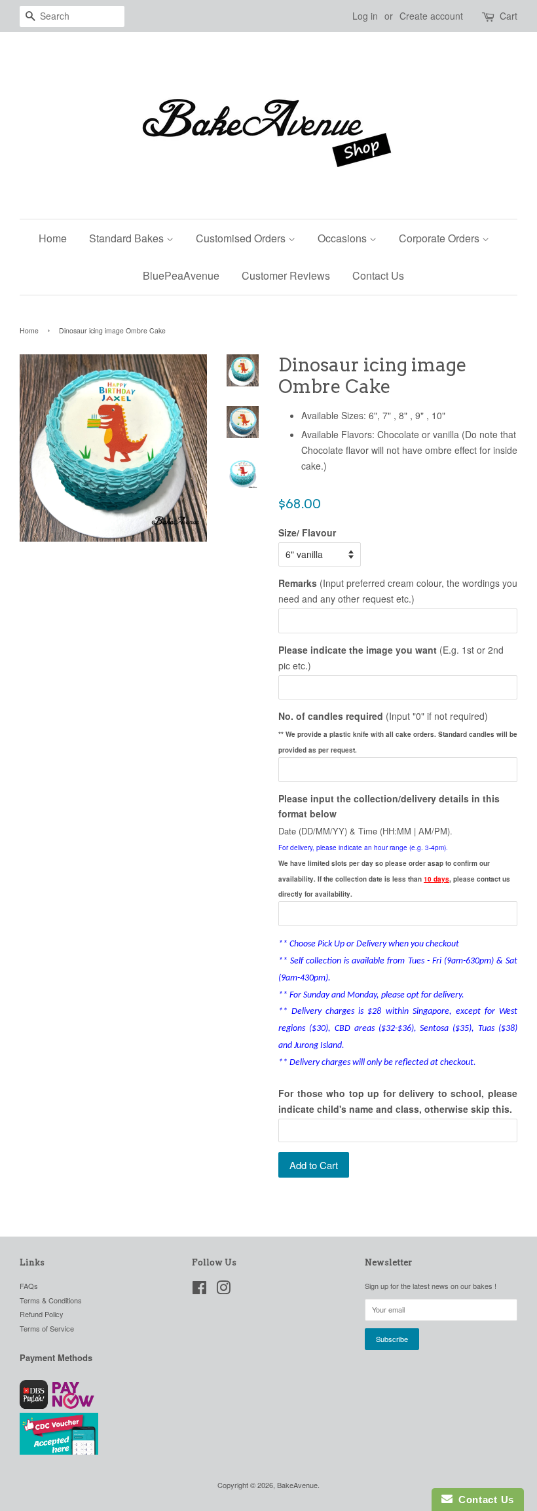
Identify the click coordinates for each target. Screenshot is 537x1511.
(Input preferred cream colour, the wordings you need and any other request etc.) (397, 590)
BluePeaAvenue (181, 275)
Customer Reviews (286, 275)
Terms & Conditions (51, 1300)
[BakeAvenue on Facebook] (199, 1290)
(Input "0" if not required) (383, 715)
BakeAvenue (297, 1485)
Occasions (343, 238)
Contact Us (378, 275)
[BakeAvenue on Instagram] (223, 1290)
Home (53, 238)
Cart (508, 15)
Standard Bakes (127, 238)
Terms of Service (47, 1328)
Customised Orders (242, 238)
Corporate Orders (440, 238)
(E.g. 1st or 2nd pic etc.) (391, 657)
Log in (365, 15)
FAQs (29, 1285)
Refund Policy (42, 1314)
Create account (431, 15)
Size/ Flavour (307, 532)
